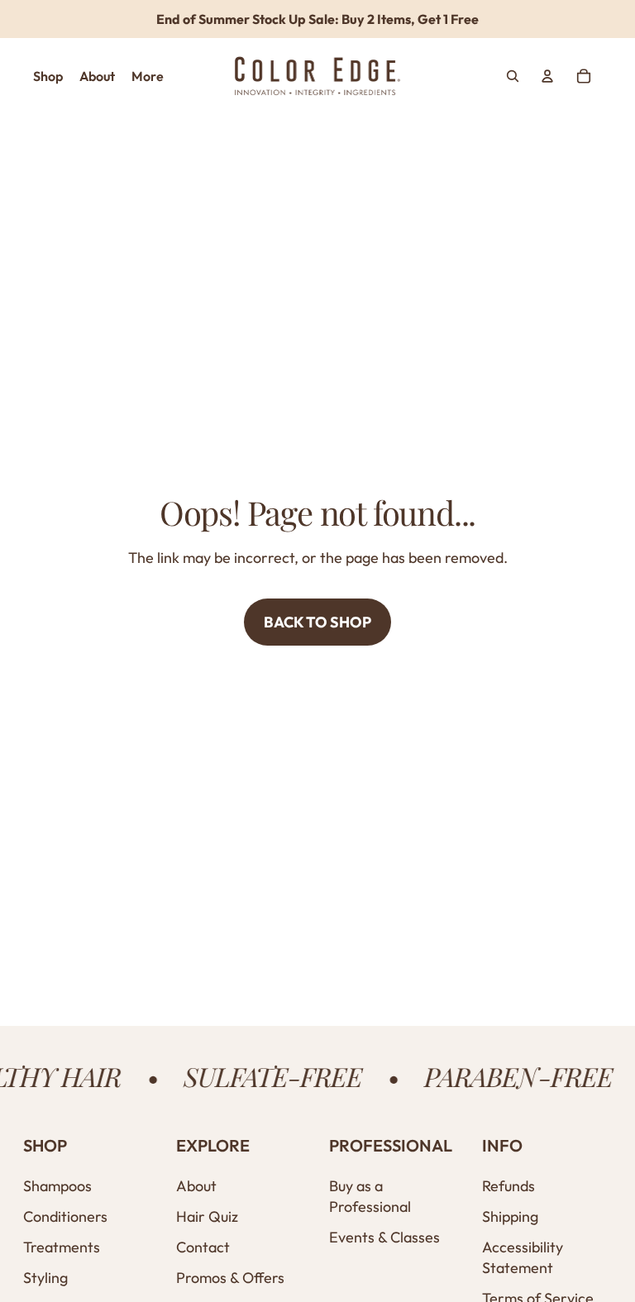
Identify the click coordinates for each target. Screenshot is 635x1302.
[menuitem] (147, 76)
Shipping (510, 1216)
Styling (45, 1277)
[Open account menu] (547, 76)
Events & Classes (384, 1237)
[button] (88, 1146)
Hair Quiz (207, 1216)
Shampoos (57, 1185)
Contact (203, 1247)
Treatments (61, 1247)
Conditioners (65, 1216)
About (196, 1185)
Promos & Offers (230, 1277)
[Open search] (512, 76)
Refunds (508, 1185)
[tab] (48, 76)
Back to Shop (317, 622)
